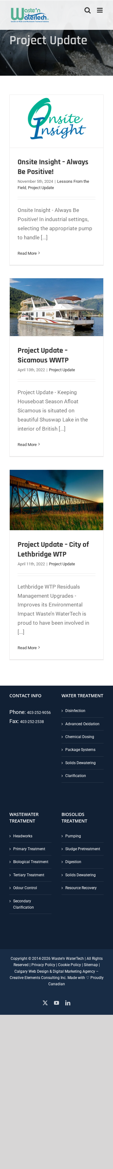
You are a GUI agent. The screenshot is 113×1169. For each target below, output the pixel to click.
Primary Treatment (29, 849)
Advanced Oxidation (82, 724)
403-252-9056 (39, 712)
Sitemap (91, 965)
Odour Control (25, 888)
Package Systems (80, 750)
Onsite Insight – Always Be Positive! (53, 167)
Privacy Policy (43, 965)
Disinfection (75, 711)
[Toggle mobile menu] (100, 10)
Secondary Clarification (23, 904)
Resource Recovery (81, 888)
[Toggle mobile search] (87, 10)
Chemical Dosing (79, 737)
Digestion (73, 862)
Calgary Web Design (31, 971)
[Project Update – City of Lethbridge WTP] (56, 500)
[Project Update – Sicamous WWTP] (56, 307)
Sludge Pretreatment (82, 849)
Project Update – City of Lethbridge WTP (53, 549)
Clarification (75, 776)
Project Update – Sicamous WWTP (43, 355)
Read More (27, 253)
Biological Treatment (30, 862)
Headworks (22, 836)
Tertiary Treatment (28, 875)
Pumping (73, 836)
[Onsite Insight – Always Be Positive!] (56, 121)
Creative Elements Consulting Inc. (38, 978)
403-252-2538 (32, 722)
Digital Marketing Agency (74, 971)
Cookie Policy (69, 965)
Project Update (41, 187)
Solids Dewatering (80, 763)
